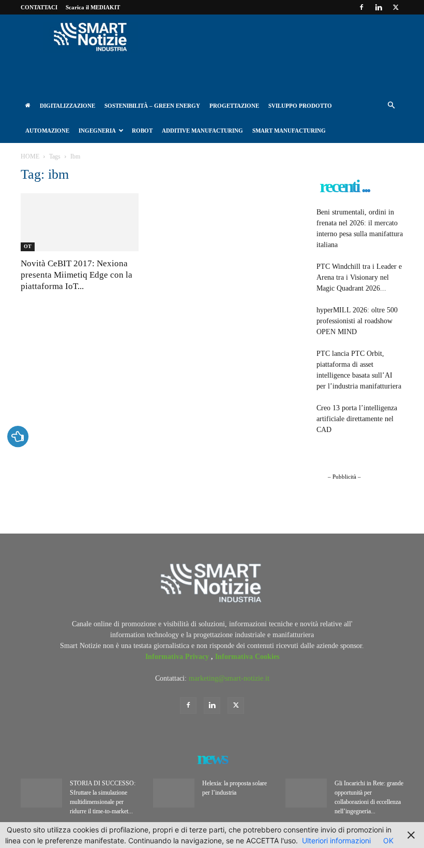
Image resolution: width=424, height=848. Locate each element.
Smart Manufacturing (289, 130)
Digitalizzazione (67, 106)
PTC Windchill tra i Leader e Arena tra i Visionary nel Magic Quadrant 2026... (359, 277)
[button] (390, 106)
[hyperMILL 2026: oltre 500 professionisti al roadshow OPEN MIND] (298, 317)
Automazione (47, 130)
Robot (142, 130)
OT (28, 246)
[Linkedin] (378, 7)
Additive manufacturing (202, 130)
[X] (395, 7)
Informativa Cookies (247, 656)
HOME (30, 156)
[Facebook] (361, 7)
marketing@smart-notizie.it (229, 678)
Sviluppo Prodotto (300, 106)
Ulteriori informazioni (336, 840)
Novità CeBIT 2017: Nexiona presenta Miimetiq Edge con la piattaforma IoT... (76, 274)
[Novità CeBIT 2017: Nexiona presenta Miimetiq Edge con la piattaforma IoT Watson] (80, 222)
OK (388, 840)
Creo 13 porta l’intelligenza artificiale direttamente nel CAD (356, 419)
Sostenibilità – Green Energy (152, 106)
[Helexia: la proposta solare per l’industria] (173, 793)
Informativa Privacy (178, 656)
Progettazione (234, 106)
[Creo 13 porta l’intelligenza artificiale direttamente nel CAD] (298, 415)
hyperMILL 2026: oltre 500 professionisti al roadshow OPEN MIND (357, 321)
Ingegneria (97, 130)
